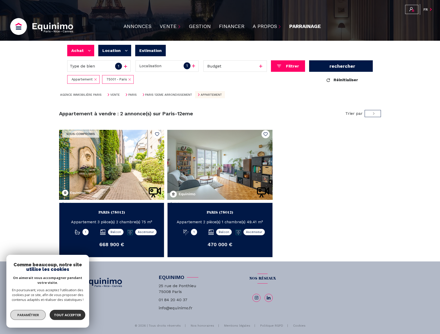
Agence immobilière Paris (81, 94)
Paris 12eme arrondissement (168, 94)
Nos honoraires (202, 325)
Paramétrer (28, 315)
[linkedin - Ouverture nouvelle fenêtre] (269, 298)
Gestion (200, 26)
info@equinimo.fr (176, 307)
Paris (132, 94)
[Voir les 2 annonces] (341, 66)
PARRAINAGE (305, 26)
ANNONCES (137, 26)
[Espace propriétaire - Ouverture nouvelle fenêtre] (411, 9)
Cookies (299, 325)
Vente (115, 94)
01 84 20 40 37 (173, 299)
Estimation (150, 50)
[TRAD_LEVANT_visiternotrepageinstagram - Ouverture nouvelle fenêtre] (256, 298)
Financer (231, 26)
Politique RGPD (271, 325)
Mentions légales (237, 325)
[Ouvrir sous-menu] (180, 26)
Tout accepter (67, 315)
